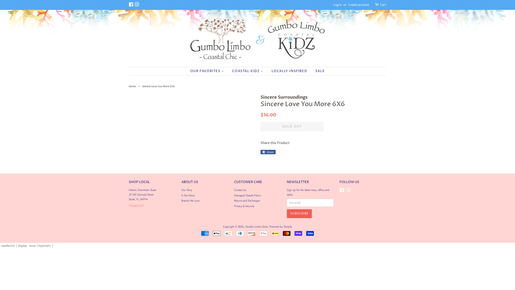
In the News (188, 195)
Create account (358, 5)
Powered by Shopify (280, 227)
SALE (320, 71)
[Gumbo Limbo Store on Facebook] (131, 5)
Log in (337, 5)
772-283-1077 (136, 206)
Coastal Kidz (246, 71)
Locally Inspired (289, 71)
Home (132, 86)
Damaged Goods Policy (247, 195)
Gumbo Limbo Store (256, 227)
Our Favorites (205, 71)
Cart (383, 5)
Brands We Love (190, 201)
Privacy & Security (244, 206)
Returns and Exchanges (247, 201)
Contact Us (240, 190)
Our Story (186, 190)
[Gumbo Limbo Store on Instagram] (137, 5)
